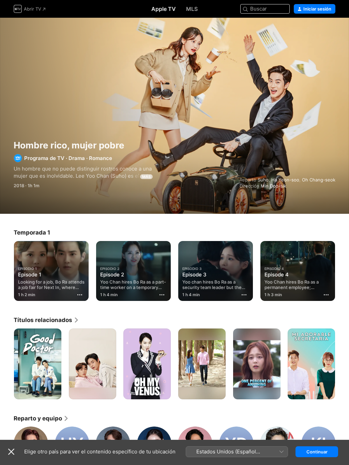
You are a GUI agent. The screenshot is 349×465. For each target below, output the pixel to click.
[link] (46, 320)
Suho (263, 179)
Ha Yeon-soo (285, 179)
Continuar (317, 451)
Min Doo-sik (273, 186)
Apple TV (163, 8)
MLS (192, 8)
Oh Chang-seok (318, 179)
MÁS (146, 176)
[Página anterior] (7, 269)
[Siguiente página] (342, 269)
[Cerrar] (11, 452)
